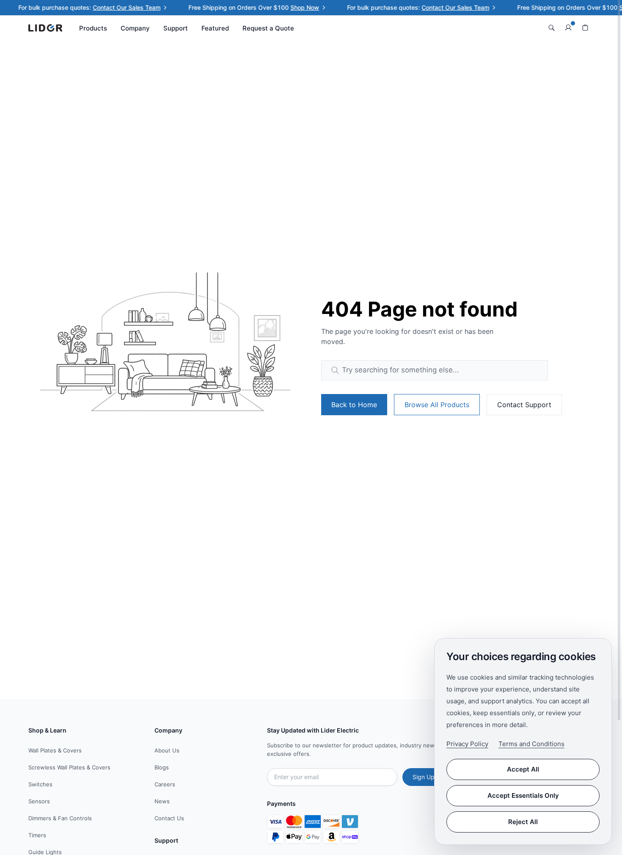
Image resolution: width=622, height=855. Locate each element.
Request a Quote (268, 28)
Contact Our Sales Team (119, 7)
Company (135, 28)
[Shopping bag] (585, 27)
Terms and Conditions (531, 744)
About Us (166, 750)
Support (175, 28)
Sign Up (424, 776)
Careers (164, 784)
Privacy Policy (467, 744)
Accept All (523, 769)
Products (93, 28)
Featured (215, 28)
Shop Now (297, 7)
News (162, 801)
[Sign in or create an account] (568, 27)
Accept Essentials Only (523, 795)
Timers (37, 835)
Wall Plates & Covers (55, 750)
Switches (40, 784)
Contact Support (524, 404)
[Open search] (551, 27)
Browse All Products (437, 404)
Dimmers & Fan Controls (60, 818)
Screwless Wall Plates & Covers (69, 767)
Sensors (39, 801)
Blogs (161, 767)
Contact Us (169, 818)
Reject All (523, 822)
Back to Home (354, 404)
